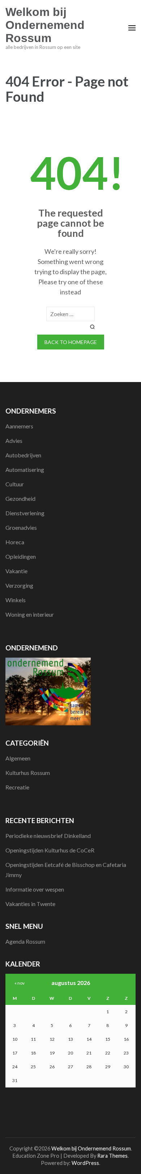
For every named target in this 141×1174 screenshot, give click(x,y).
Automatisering (24, 469)
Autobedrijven (23, 455)
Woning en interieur (29, 614)
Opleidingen (20, 556)
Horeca (14, 541)
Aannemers (19, 426)
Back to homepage (70, 342)
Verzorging (19, 585)
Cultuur (14, 484)
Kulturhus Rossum (27, 772)
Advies (13, 440)
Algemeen (17, 758)
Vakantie (16, 570)
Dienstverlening (24, 513)
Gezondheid (20, 498)
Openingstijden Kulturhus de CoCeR (49, 850)
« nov (19, 983)
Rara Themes (112, 1156)
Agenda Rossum (25, 941)
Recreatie (17, 787)
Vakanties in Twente (30, 903)
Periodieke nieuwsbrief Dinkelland (48, 835)
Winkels (15, 599)
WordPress (85, 1163)
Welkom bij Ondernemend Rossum (45, 25)
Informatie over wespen (34, 889)
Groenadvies (21, 527)
